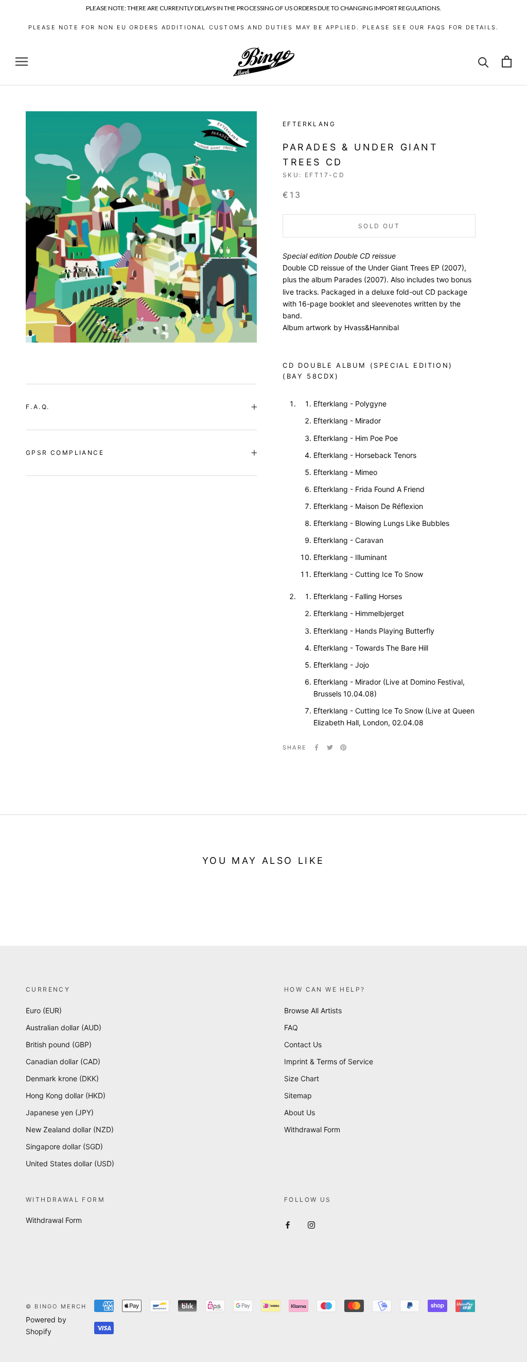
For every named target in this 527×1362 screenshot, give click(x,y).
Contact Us (303, 1044)
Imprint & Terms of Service (328, 1061)
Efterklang (309, 124)
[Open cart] (507, 61)
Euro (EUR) (44, 1010)
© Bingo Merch (56, 1306)
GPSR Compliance (65, 452)
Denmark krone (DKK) (62, 1078)
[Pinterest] (343, 747)
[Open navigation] (21, 61)
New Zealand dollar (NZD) (70, 1129)
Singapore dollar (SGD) (64, 1146)
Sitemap (298, 1095)
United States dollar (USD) (70, 1163)
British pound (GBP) (59, 1044)
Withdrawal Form (312, 1129)
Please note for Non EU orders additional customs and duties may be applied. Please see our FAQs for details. (263, 27)
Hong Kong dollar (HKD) (66, 1095)
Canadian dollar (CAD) (63, 1061)
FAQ (291, 1027)
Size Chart (301, 1078)
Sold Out (379, 226)
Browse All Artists (313, 1010)
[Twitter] (330, 747)
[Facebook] (316, 747)
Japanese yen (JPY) (60, 1112)
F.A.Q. (37, 407)
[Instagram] (311, 1224)
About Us (299, 1112)
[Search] (483, 61)
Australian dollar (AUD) (63, 1027)
